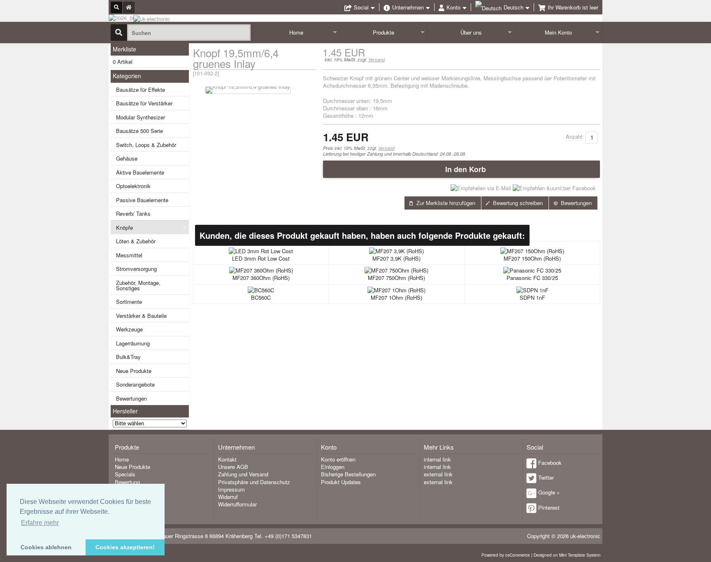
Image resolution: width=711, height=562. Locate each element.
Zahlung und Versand (243, 474)
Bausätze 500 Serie (139, 131)
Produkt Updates (341, 482)
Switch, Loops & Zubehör (146, 145)
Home (296, 32)
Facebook (550, 462)
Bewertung (127, 482)
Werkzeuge (129, 329)
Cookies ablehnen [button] (46, 547)
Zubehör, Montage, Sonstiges (138, 285)
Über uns (471, 32)
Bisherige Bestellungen (348, 474)
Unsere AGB (233, 467)
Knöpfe (124, 227)
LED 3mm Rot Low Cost (261, 258)
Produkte (383, 32)
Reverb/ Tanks (133, 213)
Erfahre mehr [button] (40, 522)
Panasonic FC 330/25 (532, 278)
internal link (437, 459)
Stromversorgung (136, 269)
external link (438, 474)
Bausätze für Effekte (140, 89)
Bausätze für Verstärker (144, 103)
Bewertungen (131, 398)
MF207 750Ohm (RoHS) (396, 278)
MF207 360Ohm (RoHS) (261, 278)
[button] (461, 169)
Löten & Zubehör (136, 241)
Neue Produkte (133, 371)
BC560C (261, 297)
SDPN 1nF (532, 297)
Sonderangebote (135, 384)
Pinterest (549, 507)
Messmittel (129, 255)
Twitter (546, 477)
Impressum (231, 489)
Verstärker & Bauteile (141, 315)
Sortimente (129, 301)
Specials (125, 474)
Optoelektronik (133, 186)
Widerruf (228, 497)
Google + (549, 492)
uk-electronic (585, 536)
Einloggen (332, 467)
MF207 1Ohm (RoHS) (396, 297)
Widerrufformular (237, 504)
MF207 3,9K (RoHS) (396, 258)
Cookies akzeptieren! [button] (125, 547)
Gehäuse (126, 158)
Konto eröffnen (338, 459)
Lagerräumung (133, 343)
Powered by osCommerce (505, 555)
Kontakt (227, 459)
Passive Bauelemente (142, 200)
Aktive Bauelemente (140, 172)
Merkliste (124, 49)
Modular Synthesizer (140, 117)
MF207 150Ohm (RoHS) (532, 258)
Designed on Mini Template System (567, 555)
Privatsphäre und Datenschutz (254, 482)
